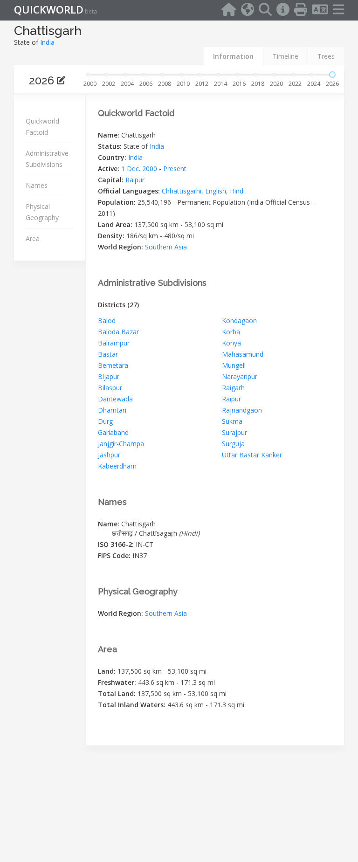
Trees (326, 56)
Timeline (285, 56)
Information (233, 56)
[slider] (332, 74)
